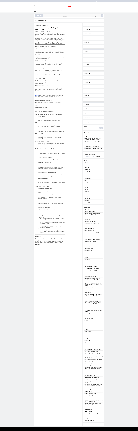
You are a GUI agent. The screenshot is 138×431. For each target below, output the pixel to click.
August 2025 (87, 180)
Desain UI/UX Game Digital (89, 230)
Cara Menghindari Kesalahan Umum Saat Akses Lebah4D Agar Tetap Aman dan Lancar (81, 1)
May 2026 (86, 162)
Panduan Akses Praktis (89, 290)
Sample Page (67, 11)
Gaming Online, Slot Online (89, 250)
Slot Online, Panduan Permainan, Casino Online (93, 359)
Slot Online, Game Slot (89, 344)
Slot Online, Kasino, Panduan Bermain (91, 351)
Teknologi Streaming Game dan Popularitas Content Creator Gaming (55, 15)
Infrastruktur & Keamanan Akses (90, 264)
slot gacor (87, 46)
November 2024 (88, 200)
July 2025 (86, 182)
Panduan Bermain (88, 292)
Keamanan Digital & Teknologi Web (91, 276)
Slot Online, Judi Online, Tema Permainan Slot (93, 349)
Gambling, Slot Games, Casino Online (91, 243)
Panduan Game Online (89, 299)
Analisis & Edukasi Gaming (89, 211)
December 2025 (87, 171)
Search (85, 126)
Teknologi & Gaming (88, 391)
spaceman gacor (88, 117)
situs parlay (87, 104)
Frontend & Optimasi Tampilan (90, 241)
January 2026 (87, 169)
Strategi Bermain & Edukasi (90, 375)
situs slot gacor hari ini (89, 86)
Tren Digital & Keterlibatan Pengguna (91, 415)
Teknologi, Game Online (89, 409)
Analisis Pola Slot (88, 219)
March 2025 (87, 191)
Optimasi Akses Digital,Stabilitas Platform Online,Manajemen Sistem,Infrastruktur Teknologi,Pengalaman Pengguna (92, 279)
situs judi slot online (88, 327)
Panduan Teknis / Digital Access (90, 308)
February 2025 (87, 193)
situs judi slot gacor (88, 324)
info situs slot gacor (88, 261)
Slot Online (87, 342)
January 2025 (87, 196)
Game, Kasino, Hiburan (89, 248)
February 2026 (87, 167)
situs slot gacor (88, 33)
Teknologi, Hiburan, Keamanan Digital (91, 413)
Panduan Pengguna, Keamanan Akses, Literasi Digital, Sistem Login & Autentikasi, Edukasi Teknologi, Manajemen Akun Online (93, 302)
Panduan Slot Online (88, 305)
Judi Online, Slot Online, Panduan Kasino (92, 268)
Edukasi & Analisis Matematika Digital (92, 232)
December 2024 (87, 198)
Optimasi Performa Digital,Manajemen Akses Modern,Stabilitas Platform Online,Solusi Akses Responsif (93, 284)
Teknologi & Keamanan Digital (90, 393)
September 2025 (88, 178)
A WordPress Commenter (89, 156)
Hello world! (98, 156)
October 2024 (87, 202)
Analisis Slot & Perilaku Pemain (90, 221)
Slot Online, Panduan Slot (89, 361)
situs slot (86, 38)
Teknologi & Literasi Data (89, 395)
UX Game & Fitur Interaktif (89, 420)
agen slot (37, 95)
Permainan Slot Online (89, 318)
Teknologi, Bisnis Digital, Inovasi (90, 407)
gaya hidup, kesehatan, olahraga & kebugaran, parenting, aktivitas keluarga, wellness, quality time (93, 254)
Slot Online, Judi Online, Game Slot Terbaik (92, 347)
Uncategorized (87, 418)
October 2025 (87, 176)
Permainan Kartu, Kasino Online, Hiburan (92, 316)
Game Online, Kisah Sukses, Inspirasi (91, 246)
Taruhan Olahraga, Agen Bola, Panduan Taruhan (93, 389)
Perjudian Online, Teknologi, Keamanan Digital (93, 313)
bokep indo (87, 91)
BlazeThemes (76, 428)
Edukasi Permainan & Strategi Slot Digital (92, 239)
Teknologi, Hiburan (88, 411)
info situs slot (87, 259)
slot (85, 60)
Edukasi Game (87, 237)
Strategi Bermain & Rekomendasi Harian (92, 377)
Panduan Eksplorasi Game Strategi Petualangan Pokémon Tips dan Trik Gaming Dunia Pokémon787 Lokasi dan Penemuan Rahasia (93, 295)
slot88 (86, 108)
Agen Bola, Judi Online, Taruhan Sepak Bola (92, 209)
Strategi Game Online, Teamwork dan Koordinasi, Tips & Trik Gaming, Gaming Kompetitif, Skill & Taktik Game (93, 385)
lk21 (85, 113)
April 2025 (86, 189)
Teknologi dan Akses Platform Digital (91, 397)
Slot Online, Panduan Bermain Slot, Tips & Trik (93, 353)
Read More (37, 244)
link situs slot (87, 42)
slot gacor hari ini (88, 29)
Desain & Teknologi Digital (89, 228)
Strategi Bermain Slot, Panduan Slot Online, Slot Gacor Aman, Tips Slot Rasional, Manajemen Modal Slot (93, 381)
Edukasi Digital (87, 234)
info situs (86, 257)
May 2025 (86, 187)
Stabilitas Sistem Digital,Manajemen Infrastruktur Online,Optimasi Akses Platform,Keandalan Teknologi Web (94, 368)
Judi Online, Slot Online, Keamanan (91, 266)
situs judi (86, 320)
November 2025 (88, 173)
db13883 (37, 31)
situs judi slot (87, 322)
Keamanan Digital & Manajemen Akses (92, 274)
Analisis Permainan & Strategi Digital (91, 217)
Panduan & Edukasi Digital (89, 287)
